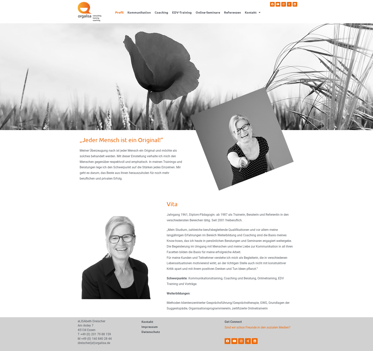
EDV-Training (182, 12)
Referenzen (232, 12)
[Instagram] (283, 4)
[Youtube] (278, 4)
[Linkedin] (295, 4)
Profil (119, 12)
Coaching (161, 12)
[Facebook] (272, 4)
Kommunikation (139, 12)
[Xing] (289, 4)
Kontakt (251, 12)
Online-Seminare (208, 12)
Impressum (149, 327)
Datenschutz (150, 332)
